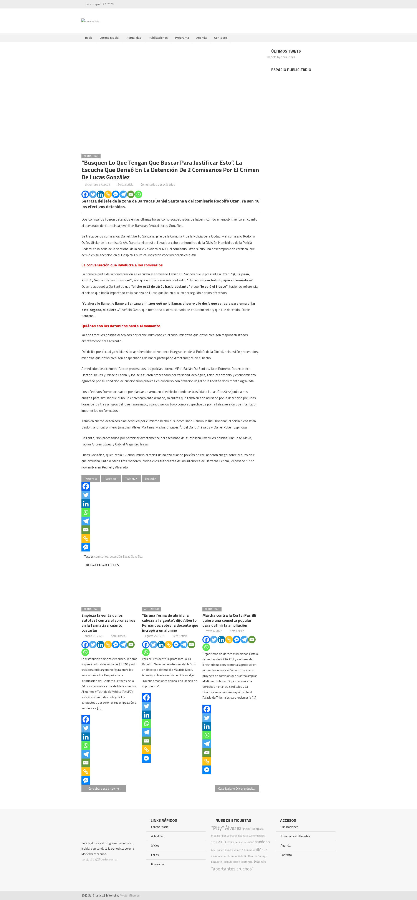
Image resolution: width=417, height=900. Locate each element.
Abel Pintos (239, 842)
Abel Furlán (217, 850)
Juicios (155, 845)
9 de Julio (260, 861)
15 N (265, 850)
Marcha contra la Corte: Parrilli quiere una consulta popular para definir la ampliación (229, 620)
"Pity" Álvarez (226, 828)
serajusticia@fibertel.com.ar (99, 859)
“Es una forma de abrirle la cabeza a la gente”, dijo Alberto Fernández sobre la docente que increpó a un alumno (170, 622)
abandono (261, 842)
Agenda (201, 37)
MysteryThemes (130, 895)
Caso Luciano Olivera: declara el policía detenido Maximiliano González (238, 788)
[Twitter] (93, 194)
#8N (249, 842)
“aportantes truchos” (232, 868)
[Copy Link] (108, 194)
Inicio (88, 37)
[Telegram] (123, 194)
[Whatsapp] (138, 194)
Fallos (155, 854)
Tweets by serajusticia (281, 57)
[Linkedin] (100, 194)
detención (116, 556)
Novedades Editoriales (295, 836)
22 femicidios (257, 836)
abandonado (218, 856)
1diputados (248, 850)
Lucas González (133, 556)
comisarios (101, 556)
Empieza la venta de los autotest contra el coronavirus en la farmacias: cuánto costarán (108, 622)
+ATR (229, 842)
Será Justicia (125, 184)
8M (258, 849)
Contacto (220, 37)
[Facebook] (85, 194)
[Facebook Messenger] (115, 194)
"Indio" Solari (250, 828)
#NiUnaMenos (233, 850)
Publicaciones (158, 37)
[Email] (131, 194)
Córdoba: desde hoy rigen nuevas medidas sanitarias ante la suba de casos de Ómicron (107, 788)
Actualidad (134, 37)
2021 (214, 842)
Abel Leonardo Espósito (234, 836)
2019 (222, 842)
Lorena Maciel (109, 37)
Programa (182, 37)
